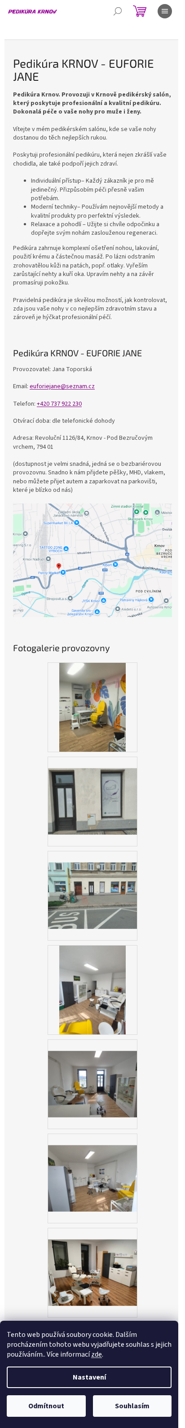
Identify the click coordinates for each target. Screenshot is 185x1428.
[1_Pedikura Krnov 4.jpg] (92, 1072)
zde (96, 1354)
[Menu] (165, 11)
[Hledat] (118, 11)
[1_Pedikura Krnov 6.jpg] (92, 989)
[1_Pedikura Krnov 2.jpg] (92, 789)
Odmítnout (46, 1406)
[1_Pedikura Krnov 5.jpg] (92, 1261)
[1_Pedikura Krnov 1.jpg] (92, 884)
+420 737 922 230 (59, 403)
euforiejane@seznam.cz (62, 386)
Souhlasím (132, 1406)
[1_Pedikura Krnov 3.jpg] (92, 1166)
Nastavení (89, 1377)
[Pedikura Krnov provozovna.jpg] (92, 706)
